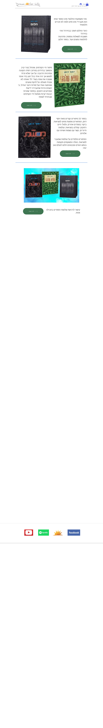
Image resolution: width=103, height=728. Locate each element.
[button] (87, 4)
